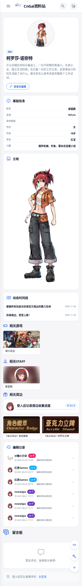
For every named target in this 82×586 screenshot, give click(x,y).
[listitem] (41, 458)
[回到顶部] (74, 567)
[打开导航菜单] (8, 6)
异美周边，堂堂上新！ (18, 315)
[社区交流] (74, 544)
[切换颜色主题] (73, 6)
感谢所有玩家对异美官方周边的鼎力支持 (28, 306)
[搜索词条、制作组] (63, 6)
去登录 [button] (43, 576)
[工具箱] (74, 556)
